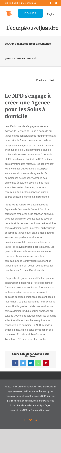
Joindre (49, 28)
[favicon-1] (9, 11)
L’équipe (16, 28)
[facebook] (50, 3)
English (51, 14)
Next (51, 80)
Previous (41, 80)
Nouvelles (35, 28)
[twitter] (56, 3)
